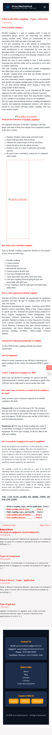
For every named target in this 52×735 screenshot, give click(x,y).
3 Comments (7, 23)
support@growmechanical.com (30, 649)
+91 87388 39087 (29, 652)
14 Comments (5, 535)
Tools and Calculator (26, 683)
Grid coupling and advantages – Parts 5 (24, 515)
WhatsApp (37, 701)
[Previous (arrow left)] (5, 733)
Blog (26, 674)
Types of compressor (10, 556)
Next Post (46, 525)
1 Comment (4, 607)
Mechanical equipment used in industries (19, 532)
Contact (26, 680)
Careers (26, 677)
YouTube (25, 701)
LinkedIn (14, 701)
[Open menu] (44, 7)
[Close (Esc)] (39, 729)
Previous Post (8, 525)
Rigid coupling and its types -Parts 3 (25, 509)
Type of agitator (7, 604)
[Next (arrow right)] (16, 733)
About (26, 671)
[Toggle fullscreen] (16, 729)
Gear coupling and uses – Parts (24, 517)
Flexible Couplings (31, 119)
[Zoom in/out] (5, 729)
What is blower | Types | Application (17, 580)
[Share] (28, 729)
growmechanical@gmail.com (28, 646)
